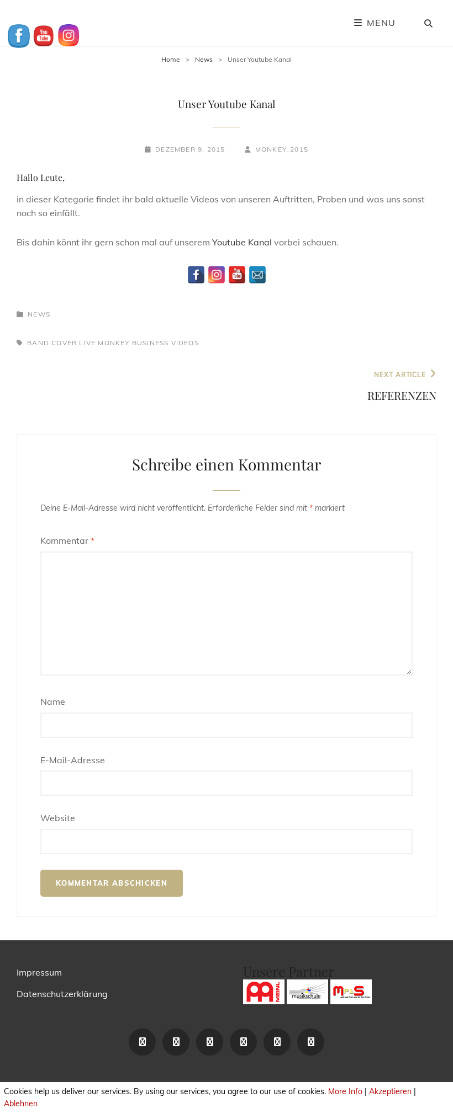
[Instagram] (216, 274)
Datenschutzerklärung (62, 993)
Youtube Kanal (242, 242)
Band (38, 343)
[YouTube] (237, 274)
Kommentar (67, 540)
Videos (185, 343)
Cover (64, 343)
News (204, 59)
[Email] (257, 274)
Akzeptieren (390, 1091)
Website (57, 817)
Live (87, 343)
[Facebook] (196, 274)
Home (170, 59)
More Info (345, 1091)
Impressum (39, 972)
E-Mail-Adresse (72, 759)
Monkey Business (133, 343)
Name (52, 701)
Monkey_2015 (281, 149)
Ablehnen (21, 1103)
